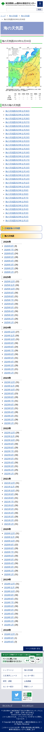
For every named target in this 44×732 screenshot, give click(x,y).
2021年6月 (9, 505)
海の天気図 (13, 16)
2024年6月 (9, 354)
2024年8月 (9, 347)
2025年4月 (9, 311)
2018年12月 (10, 634)
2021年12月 (10, 483)
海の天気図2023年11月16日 (17, 164)
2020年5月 (9, 559)
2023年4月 (9, 412)
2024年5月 (9, 358)
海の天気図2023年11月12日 (17, 179)
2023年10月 (10, 390)
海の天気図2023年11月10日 (17, 187)
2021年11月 (9, 487)
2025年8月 (9, 296)
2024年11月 (9, 335)
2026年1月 (9, 272)
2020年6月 (9, 556)
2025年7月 (9, 300)
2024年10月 (10, 339)
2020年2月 (9, 571)
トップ (3, 16)
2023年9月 (9, 393)
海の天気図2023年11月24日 (17, 134)
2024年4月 (9, 362)
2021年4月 (9, 513)
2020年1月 (9, 574)
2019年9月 (9, 595)
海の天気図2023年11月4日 (16, 209)
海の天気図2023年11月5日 (16, 206)
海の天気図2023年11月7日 (16, 198)
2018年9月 (9, 638)
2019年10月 (10, 591)
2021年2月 (9, 520)
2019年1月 (9, 625)
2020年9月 (9, 545)
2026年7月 (9, 250)
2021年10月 (10, 490)
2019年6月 (9, 606)
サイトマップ (7, 705)
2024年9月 (9, 343)
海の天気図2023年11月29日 (17, 115)
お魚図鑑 (27, 681)
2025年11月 (9, 285)
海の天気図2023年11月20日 (17, 149)
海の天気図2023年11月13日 (17, 175)
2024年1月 (9, 373)
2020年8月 (9, 548)
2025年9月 (9, 293)
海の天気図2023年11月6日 (16, 202)
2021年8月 (9, 498)
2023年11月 (9, 386)
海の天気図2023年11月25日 (17, 130)
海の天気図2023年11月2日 (16, 217)
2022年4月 (9, 462)
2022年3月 (9, 466)
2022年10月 (10, 440)
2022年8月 (9, 447)
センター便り (29, 676)
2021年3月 (9, 516)
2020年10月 (10, 541)
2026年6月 (9, 253)
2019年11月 (9, 587)
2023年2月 (9, 419)
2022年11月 (9, 436)
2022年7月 (9, 451)
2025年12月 (10, 281)
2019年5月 (9, 610)
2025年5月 (9, 307)
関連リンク (28, 687)
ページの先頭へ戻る (33, 649)
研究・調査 (7, 681)
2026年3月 (9, 265)
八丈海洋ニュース (10, 676)
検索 (39, 9)
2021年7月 (9, 502)
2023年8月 (9, 397)
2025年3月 (9, 315)
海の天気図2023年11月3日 (16, 213)
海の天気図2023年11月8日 (16, 194)
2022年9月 (9, 444)
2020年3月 (9, 567)
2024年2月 (9, 369)
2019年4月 (9, 614)
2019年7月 (9, 602)
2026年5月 (9, 257)
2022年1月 (9, 474)
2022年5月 (9, 459)
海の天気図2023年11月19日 (17, 153)
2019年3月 (9, 617)
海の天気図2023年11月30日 (17, 111)
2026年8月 (9, 246)
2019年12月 (10, 584)
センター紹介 (8, 687)
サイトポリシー (27, 705)
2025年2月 (9, 319)
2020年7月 (9, 552)
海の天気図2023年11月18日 (17, 156)
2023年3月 (9, 416)
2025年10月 (10, 289)
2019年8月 (9, 599)
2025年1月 (9, 322)
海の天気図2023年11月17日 (17, 160)
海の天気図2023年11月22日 (17, 141)
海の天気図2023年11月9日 (16, 190)
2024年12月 (10, 332)
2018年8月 (9, 642)
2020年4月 (9, 563)
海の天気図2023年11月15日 (17, 168)
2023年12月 (10, 382)
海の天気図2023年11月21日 (17, 145)
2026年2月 (9, 268)
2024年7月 (9, 350)
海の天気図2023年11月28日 (17, 119)
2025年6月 (9, 304)
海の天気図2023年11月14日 (17, 171)
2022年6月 (9, 455)
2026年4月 (9, 261)
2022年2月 (9, 470)
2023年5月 (9, 408)
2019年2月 (9, 621)
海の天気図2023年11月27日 (17, 122)
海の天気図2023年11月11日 (17, 183)
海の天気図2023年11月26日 (17, 126)
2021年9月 (9, 494)
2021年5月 (9, 509)
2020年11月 (9, 537)
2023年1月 (9, 423)
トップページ (8, 670)
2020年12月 (10, 533)
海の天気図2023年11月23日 (17, 137)
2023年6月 (9, 404)
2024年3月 (9, 365)
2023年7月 (9, 401)
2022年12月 (10, 433)
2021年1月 (9, 524)
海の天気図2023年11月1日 (16, 221)
